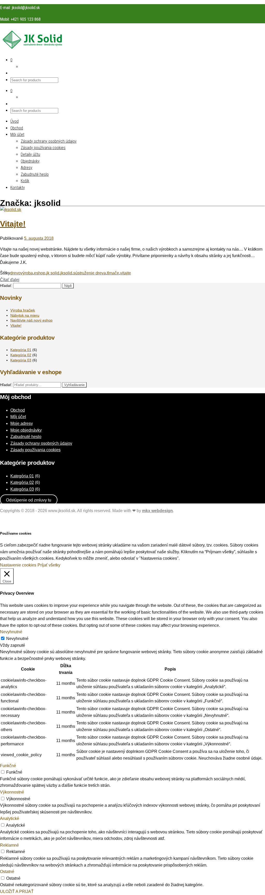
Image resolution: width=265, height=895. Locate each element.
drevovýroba (21, 273)
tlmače (113, 273)
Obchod (16, 128)
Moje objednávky (26, 430)
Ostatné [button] (7, 871)
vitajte (125, 273)
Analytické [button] (9, 818)
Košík (25, 180)
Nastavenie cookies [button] (18, 565)
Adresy (26, 167)
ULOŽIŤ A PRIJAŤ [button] (17, 891)
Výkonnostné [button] (12, 792)
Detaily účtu (30, 154)
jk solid (52, 273)
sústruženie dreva (89, 273)
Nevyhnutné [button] (11, 632)
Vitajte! (13, 224)
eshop (39, 273)
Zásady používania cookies (43, 147)
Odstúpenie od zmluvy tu (28, 500)
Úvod (14, 121)
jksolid (66, 273)
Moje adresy (21, 423)
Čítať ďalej (9, 280)
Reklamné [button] (9, 845)
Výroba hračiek (22, 310)
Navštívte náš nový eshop (31, 320)
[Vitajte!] (10, 209)
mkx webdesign (157, 510)
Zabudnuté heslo (35, 174)
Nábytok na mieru (24, 315)
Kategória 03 (20, 360)
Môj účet (17, 134)
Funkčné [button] (8, 765)
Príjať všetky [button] (49, 565)
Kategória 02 (20, 355)
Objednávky (30, 161)
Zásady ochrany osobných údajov (49, 141)
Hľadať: (6, 285)
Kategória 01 (20, 350)
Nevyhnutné (17, 638)
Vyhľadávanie (74, 385)
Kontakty (17, 187)
